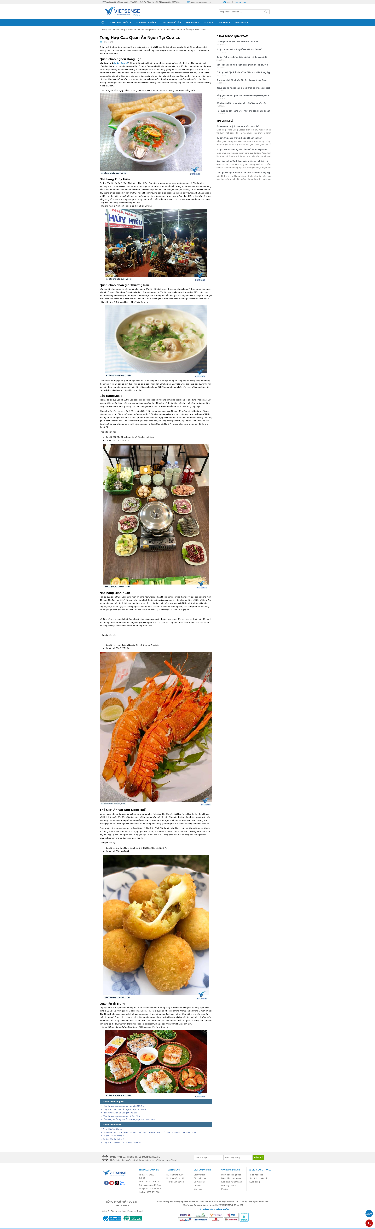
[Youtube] (111, 1183)
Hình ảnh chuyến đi (258, 1178)
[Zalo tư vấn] (369, 1213)
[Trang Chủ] (121, 11)
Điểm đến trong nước (231, 1175)
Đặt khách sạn (200, 1178)
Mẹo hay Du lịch (228, 1185)
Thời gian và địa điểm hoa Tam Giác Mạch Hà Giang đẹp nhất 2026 (243, 72)
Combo (197, 1185)
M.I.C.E (224, 1189)
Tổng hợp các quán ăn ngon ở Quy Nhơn (122, 1116)
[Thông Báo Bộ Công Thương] (112, 1218)
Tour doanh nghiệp (175, 1182)
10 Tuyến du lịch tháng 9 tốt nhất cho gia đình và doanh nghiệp (243, 111)
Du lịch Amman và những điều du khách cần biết (239, 49)
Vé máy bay (199, 1182)
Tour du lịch (173, 1170)
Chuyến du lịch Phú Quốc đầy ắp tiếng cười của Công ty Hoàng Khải (243, 80)
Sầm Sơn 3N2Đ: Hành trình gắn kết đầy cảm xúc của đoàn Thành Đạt (241, 103)
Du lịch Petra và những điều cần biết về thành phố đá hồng (242, 57)
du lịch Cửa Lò (120, 63)
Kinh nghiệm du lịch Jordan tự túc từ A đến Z (238, 42)
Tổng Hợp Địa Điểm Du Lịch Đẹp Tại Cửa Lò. (124, 1142)
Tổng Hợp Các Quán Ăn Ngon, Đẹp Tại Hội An (124, 1109)
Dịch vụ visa (199, 1175)
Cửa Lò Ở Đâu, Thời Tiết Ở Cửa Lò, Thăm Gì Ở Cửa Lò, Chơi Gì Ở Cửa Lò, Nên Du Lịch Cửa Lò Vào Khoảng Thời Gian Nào (151, 1132)
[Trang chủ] (103, 22)
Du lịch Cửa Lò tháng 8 (113, 1136)
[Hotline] (369, 1223)
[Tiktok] (117, 1183)
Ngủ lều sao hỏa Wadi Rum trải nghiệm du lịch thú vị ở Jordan (242, 65)
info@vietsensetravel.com (201, 2)
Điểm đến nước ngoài (231, 1178)
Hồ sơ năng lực (256, 1175)
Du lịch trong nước (175, 1175)
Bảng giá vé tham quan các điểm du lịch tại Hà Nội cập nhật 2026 (243, 95)
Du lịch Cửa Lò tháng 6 (113, 1139)
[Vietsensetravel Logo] (114, 1172)
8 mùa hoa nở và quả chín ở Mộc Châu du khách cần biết (243, 88)
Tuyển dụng (254, 1182)
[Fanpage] (106, 1183)
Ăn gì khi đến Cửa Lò (112, 1129)
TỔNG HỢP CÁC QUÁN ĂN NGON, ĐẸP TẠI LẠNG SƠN (129, 1119)
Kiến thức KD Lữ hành (231, 1182)
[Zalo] (122, 1183)
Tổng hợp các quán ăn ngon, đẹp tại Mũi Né (123, 1106)
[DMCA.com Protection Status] (244, 1217)
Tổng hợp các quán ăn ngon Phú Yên (120, 1113)
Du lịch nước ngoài (175, 1178)
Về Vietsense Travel (260, 1170)
